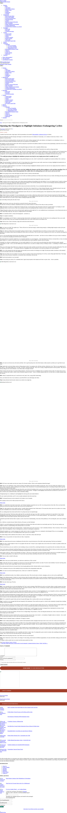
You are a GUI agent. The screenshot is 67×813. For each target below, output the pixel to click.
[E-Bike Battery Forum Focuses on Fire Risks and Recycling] (3, 713)
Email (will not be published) (6, 658)
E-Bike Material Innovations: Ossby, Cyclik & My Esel (19, 740)
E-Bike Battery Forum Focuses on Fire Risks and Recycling (20, 712)
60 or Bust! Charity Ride (10, 40)
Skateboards (7, 12)
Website (1, 659)
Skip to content (3, 0)
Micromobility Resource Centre (11, 49)
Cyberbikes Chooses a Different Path (15, 721)
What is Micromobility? (7, 57)
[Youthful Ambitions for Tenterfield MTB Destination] (3, 746)
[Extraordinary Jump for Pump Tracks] (3, 751)
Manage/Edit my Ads (12, 48)
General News (8, 35)
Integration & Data (9, 19)
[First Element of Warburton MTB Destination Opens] (3, 718)
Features (5, 32)
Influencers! (7, 642)
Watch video (2, 502)
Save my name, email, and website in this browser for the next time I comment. (14, 662)
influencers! (7, 116)
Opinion (7, 36)
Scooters (7, 11)
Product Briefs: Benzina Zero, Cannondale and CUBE (19, 735)
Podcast (4, 104)
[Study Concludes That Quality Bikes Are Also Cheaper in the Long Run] (3, 709)
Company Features (9, 37)
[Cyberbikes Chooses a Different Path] (3, 723)
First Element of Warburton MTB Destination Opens (18, 716)
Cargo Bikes (7, 7)
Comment (2, 655)
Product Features (8, 38)
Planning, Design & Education (11, 21)
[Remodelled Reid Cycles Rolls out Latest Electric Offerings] (3, 732)
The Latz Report (6, 58)
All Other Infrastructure (10, 25)
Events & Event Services (10, 18)
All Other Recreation (9, 31)
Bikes (6, 6)
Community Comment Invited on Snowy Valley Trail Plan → (35, 643)
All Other (7, 76)
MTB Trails (7, 29)
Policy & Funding (9, 23)
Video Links (7, 39)
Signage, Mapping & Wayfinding (12, 24)
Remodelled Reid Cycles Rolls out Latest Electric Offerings (20, 731)
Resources (5, 43)
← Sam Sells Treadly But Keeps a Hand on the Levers (11, 643)
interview (11, 642)
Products (5, 5)
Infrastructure (6, 14)
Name (1, 657)
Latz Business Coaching (8, 59)
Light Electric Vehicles (10, 8)
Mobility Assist (8, 10)
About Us (7, 50)
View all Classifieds (12, 45)
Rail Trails (7, 30)
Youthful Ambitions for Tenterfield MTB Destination (18, 744)
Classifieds (7, 44)
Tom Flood (14, 642)
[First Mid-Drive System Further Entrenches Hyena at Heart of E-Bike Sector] (3, 728)
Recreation (5, 27)
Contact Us (7, 51)
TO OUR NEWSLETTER (33, 668)
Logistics (7, 20)
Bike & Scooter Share (9, 16)
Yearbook (5, 55)
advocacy (3, 642)
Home (1, 122)
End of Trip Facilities (9, 17)
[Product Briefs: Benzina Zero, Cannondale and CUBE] (3, 737)
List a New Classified (12, 46)
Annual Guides (8, 33)
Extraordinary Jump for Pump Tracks (15, 749)
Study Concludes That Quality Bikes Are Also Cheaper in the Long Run (22, 707)
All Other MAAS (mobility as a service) (13, 26)
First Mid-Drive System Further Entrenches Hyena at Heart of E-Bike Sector (23, 726)
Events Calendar (8, 52)
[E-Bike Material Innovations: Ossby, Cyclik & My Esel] (3, 742)
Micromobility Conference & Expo (39, 134)
